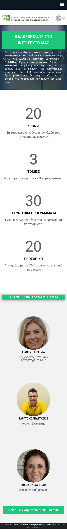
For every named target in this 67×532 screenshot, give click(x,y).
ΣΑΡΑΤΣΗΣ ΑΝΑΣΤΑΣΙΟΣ (33, 418)
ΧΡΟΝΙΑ (33, 126)
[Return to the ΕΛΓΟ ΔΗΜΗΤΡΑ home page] (26, 17)
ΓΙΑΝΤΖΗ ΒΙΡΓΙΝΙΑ (33, 352)
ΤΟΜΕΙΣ (33, 171)
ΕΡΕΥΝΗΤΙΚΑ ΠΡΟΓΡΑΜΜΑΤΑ (33, 213)
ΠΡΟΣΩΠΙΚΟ (33, 259)
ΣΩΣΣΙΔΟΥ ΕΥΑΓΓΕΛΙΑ (33, 484)
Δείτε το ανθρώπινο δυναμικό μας (33, 510)
